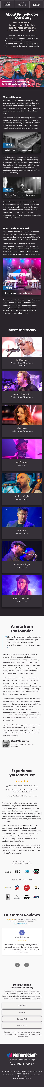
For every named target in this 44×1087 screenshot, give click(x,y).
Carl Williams (21, 806)
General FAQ (22, 1019)
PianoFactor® (36, 1071)
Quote (22, 1012)
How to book (22, 1026)
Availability (22, 1005)
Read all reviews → (22, 924)
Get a (22, 4)
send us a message (27, 1034)
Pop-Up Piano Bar (10, 251)
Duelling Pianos (9, 249)
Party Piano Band (25, 249)
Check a (7, 4)
